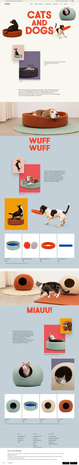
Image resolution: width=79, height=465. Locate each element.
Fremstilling (20, 438)
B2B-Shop (66, 1)
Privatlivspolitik (10, 462)
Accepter (74, 463)
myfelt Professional (53, 444)
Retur (34, 444)
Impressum (51, 442)
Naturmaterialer (21, 436)
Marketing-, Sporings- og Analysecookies (16, 458)
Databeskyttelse (53, 440)
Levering (35, 438)
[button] (70, 3)
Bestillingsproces (37, 440)
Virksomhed (20, 440)
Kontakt (62, 1)
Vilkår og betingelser (53, 438)
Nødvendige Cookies (13, 455)
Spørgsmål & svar (37, 436)
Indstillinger (66, 463)
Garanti (35, 442)
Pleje (19, 442)
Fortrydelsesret (52, 436)
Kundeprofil (58, 1)
